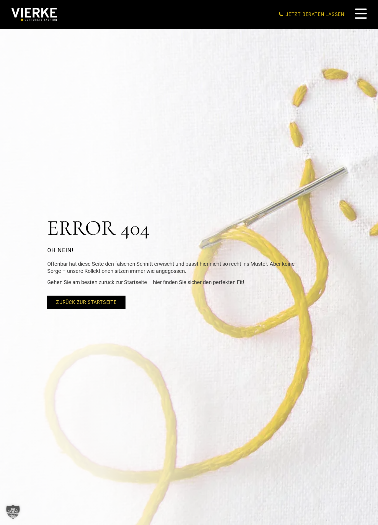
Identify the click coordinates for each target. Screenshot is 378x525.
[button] (13, 512)
